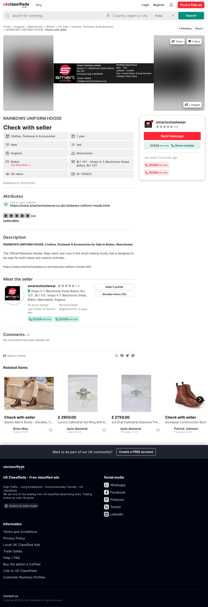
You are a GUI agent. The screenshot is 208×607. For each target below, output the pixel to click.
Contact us (10, 596)
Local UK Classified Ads (21, 545)
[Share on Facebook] (122, 355)
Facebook (118, 492)
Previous (186, 28)
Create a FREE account (136, 452)
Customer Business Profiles (24, 577)
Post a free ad (191, 5)
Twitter (115, 507)
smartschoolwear (42, 286)
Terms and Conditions (20, 532)
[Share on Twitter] (127, 355)
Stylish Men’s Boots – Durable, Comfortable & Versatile (29, 422)
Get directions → (20, 165)
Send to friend (15, 355)
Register (158, 4)
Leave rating (11, 220)
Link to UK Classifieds (20, 571)
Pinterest (117, 500)
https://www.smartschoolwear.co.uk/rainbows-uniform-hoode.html (60, 205)
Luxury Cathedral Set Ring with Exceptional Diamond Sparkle (82, 422)
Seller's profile (114, 286)
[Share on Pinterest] (132, 355)
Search (191, 15)
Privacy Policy (14, 538)
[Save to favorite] (50, 430)
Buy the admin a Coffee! (21, 564)
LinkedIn (116, 514)
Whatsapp (118, 485)
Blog (39, 4)
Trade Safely (13, 551)
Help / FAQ (11, 558)
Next (198, 28)
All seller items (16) (114, 294)
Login (145, 4)
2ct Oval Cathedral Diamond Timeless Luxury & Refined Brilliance (136, 422)
